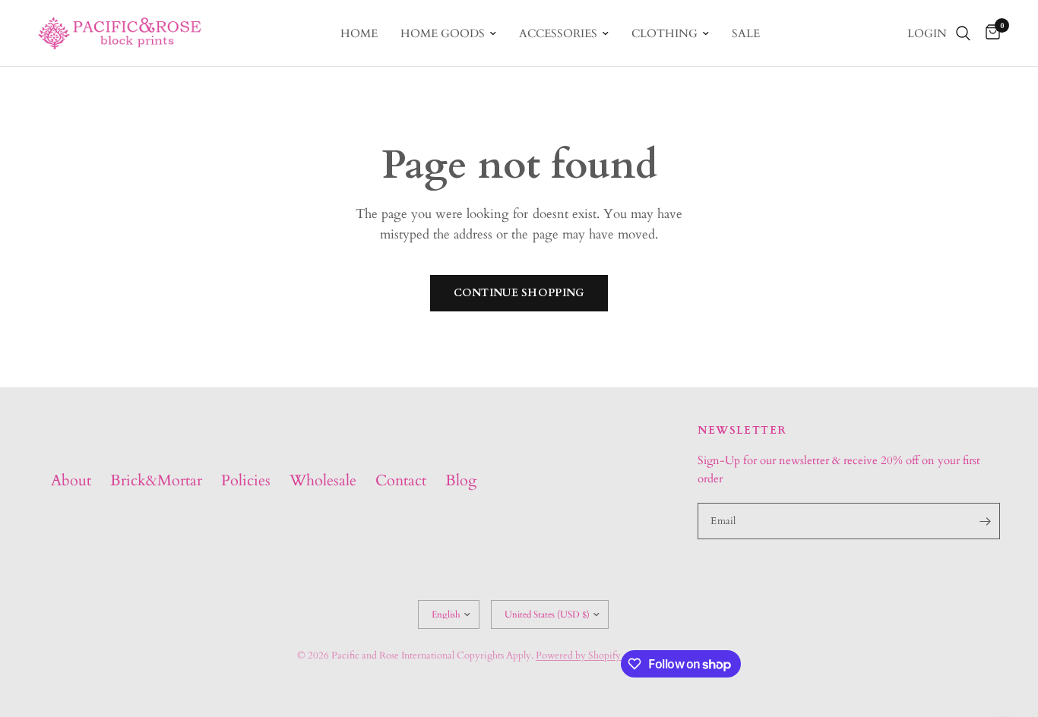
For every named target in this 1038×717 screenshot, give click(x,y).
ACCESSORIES (558, 33)
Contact (400, 480)
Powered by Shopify (578, 655)
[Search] (963, 33)
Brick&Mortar (156, 480)
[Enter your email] (985, 521)
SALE (746, 33)
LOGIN (927, 33)
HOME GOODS (442, 33)
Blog (460, 480)
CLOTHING (664, 33)
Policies (246, 480)
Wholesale (323, 480)
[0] (989, 33)
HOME (359, 33)
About (71, 480)
